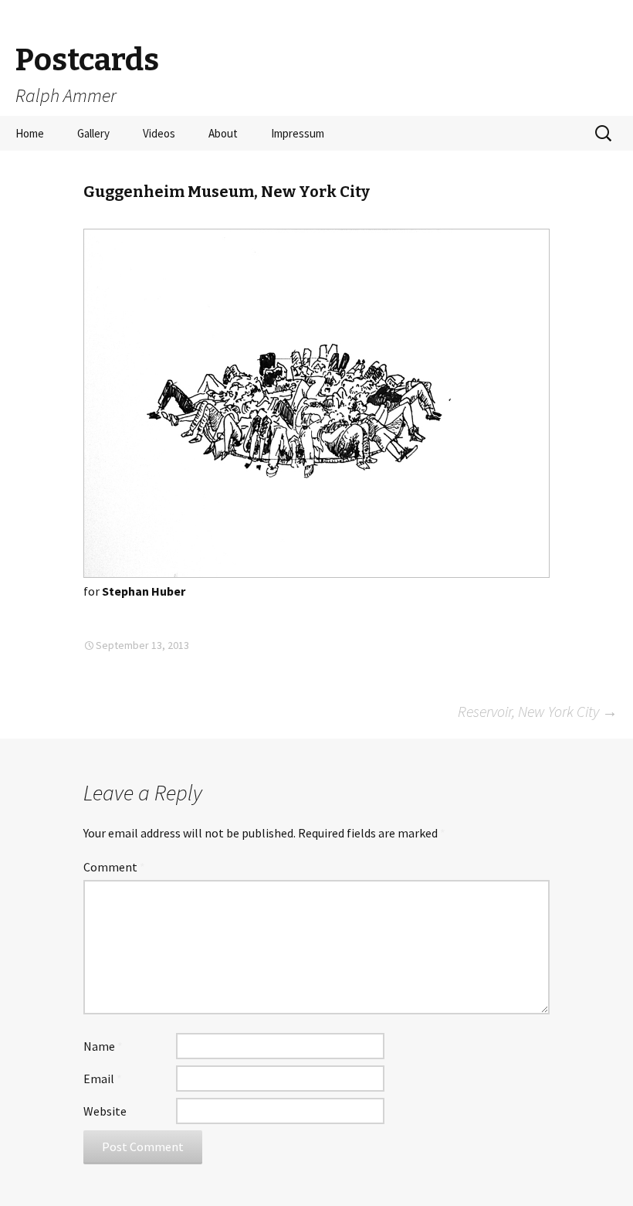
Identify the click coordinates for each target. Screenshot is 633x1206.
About (223, 133)
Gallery (93, 133)
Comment (114, 867)
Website (105, 1111)
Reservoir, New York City (538, 711)
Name (103, 1046)
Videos (159, 133)
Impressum (297, 133)
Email (102, 1078)
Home (29, 133)
